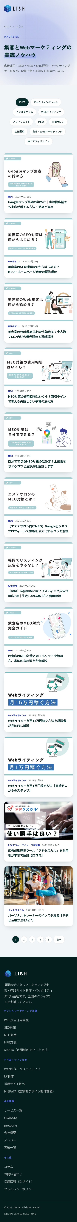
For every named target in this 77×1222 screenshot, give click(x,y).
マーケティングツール (46, 102)
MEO (41, 121)
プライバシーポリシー (19, 1189)
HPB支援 (10, 1042)
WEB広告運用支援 (16, 1020)
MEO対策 (10, 1035)
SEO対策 (10, 1027)
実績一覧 (10, 1147)
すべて (22, 102)
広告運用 (19, 131)
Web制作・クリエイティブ (22, 1069)
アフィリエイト (21, 121)
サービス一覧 (13, 1110)
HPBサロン (58, 121)
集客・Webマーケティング (47, 131)
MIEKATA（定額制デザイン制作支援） (30, 1091)
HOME (7, 26)
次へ (59, 939)
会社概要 (10, 1132)
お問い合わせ (13, 1174)
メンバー (10, 1140)
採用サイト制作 (14, 1083)
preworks (10, 1125)
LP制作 (9, 1076)
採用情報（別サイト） (19, 1181)
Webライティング (51, 112)
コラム (8, 1166)
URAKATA (10, 1117)
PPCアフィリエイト (38, 141)
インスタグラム (24, 112)
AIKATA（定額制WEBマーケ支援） (27, 1049)
